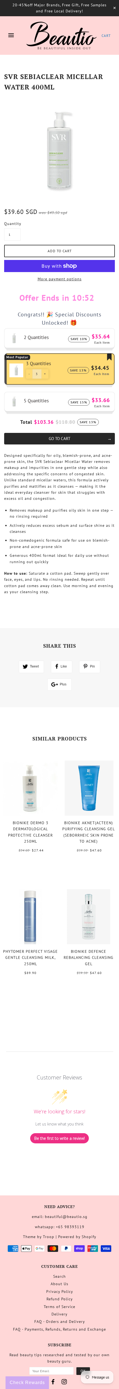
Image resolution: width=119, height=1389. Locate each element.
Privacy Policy (59, 1291)
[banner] (61, 35)
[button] (29, 374)
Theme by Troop (38, 1236)
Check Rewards (27, 1382)
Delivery (59, 1314)
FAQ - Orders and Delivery (59, 1321)
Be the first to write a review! (59, 1138)
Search (59, 1276)
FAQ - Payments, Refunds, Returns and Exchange (59, 1329)
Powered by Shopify (77, 1236)
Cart (106, 35)
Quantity (12, 223)
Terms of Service (59, 1306)
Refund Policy (59, 1298)
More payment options (60, 278)
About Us (59, 1283)
